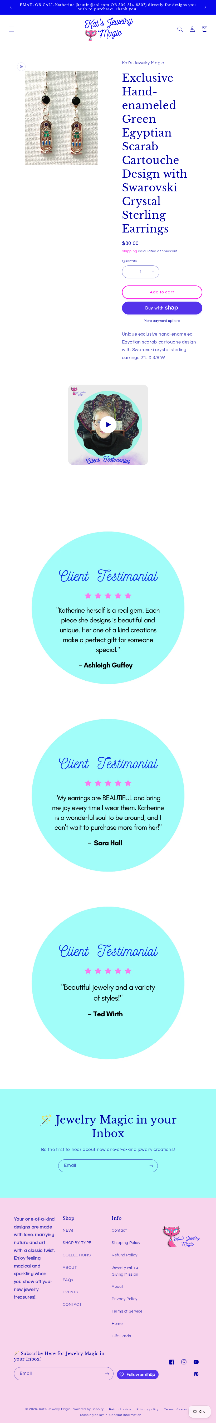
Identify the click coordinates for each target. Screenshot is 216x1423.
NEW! (68, 1230)
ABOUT (70, 1268)
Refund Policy (124, 1255)
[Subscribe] (151, 1165)
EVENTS (70, 1292)
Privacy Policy (125, 1299)
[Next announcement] (205, 7)
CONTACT (72, 1304)
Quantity (129, 261)
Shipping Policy (126, 1243)
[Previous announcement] (11, 7)
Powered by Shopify (88, 1409)
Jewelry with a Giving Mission (125, 1271)
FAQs (68, 1280)
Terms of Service (127, 1311)
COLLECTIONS (77, 1255)
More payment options (162, 321)
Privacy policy (147, 1409)
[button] (12, 29)
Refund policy (120, 1409)
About (117, 1287)
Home (117, 1324)
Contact (119, 1230)
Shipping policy (92, 1415)
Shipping (129, 251)
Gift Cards (121, 1336)
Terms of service (177, 1409)
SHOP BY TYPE (77, 1243)
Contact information (125, 1415)
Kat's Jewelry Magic (55, 1409)
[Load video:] (108, 425)
